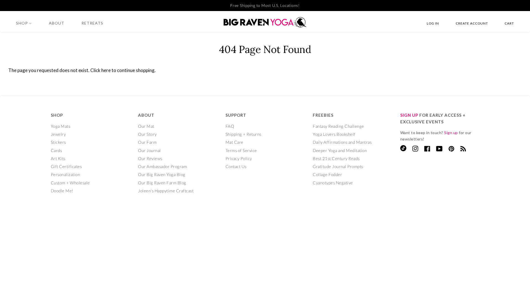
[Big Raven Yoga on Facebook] (427, 149)
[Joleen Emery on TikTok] (403, 149)
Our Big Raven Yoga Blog (162, 174)
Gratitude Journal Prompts (338, 166)
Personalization (65, 174)
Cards (56, 150)
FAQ (230, 126)
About (56, 23)
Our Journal (149, 150)
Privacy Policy (239, 158)
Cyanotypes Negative (333, 182)
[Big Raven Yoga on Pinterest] (451, 149)
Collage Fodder (327, 174)
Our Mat (146, 126)
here (106, 70)
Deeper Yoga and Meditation (340, 150)
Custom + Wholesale (70, 182)
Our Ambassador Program (162, 166)
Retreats (92, 23)
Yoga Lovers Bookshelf (334, 134)
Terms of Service (241, 150)
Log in (433, 23)
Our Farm (147, 142)
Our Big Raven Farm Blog (162, 182)
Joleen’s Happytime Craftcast (166, 190)
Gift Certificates (66, 166)
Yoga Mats (60, 126)
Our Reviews (150, 158)
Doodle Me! (62, 190)
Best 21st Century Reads (336, 158)
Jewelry (58, 134)
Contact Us (236, 166)
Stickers (58, 142)
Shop (22, 23)
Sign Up (409, 115)
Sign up (451, 132)
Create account (472, 23)
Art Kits (58, 158)
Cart (509, 23)
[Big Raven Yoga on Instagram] (415, 149)
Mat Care (234, 142)
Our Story (147, 134)
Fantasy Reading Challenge (338, 126)
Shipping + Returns (243, 134)
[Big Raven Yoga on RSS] (463, 149)
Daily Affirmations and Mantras (342, 142)
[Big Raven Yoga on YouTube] (439, 149)
